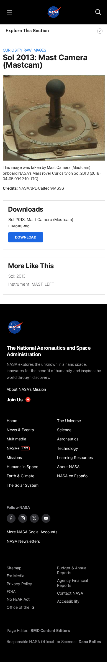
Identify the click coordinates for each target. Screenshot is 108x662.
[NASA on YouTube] (46, 518)
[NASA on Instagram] (22, 518)
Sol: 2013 (16, 276)
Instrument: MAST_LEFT (31, 284)
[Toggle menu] (9, 12)
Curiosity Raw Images (24, 50)
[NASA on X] (34, 518)
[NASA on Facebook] (11, 518)
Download (25, 237)
